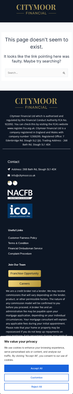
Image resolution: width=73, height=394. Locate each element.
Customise (36, 377)
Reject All (36, 386)
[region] (36, 365)
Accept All (36, 368)
